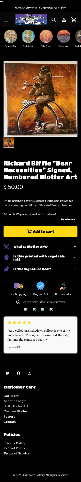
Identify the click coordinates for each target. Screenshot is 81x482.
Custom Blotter (16, 411)
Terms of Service (16, 453)
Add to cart (43, 231)
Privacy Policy (14, 443)
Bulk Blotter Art (16, 406)
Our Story (11, 396)
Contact (10, 422)
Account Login (15, 401)
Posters (9, 416)
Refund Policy (14, 448)
